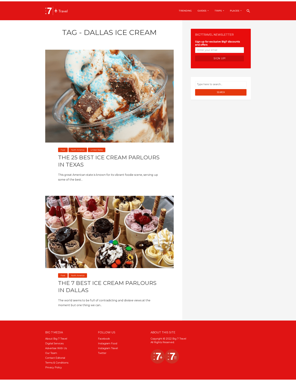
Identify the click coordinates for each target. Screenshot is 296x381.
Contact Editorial (55, 357)
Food (63, 150)
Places (234, 10)
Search (221, 92)
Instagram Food (107, 343)
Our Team (51, 353)
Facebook (104, 338)
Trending (185, 10)
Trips (218, 10)
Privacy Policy (53, 367)
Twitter (102, 353)
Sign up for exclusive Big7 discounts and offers (217, 43)
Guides (202, 10)
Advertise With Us (56, 348)
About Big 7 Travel (56, 338)
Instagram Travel (108, 348)
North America (77, 150)
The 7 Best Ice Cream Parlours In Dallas (107, 286)
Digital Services (54, 343)
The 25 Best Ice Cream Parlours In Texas (109, 161)
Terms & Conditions (56, 362)
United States (96, 150)
